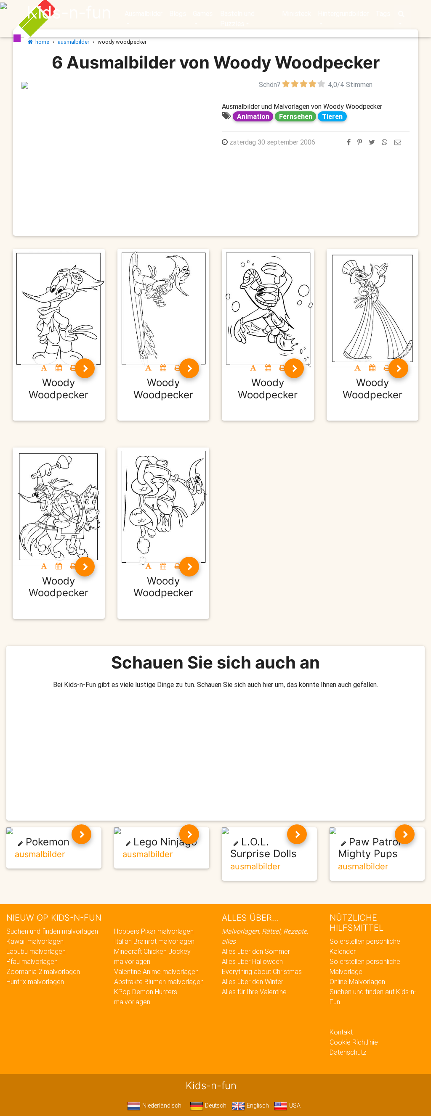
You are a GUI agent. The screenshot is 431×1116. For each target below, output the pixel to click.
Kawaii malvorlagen (35, 941)
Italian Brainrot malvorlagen (154, 941)
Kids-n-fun (69, 12)
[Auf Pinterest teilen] (359, 142)
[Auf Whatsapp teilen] (385, 142)
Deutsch (214, 1105)
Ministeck (296, 13)
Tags (382, 13)
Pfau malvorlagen (32, 961)
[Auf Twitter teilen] (372, 142)
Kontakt (341, 1032)
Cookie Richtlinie (354, 1042)
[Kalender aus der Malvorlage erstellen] (58, 367)
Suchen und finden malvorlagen (52, 931)
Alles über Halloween (252, 961)
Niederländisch (161, 1105)
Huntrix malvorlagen (35, 981)
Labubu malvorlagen (36, 951)
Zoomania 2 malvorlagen (43, 971)
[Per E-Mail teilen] (397, 142)
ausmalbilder (73, 41)
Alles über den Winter (252, 981)
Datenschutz (348, 1052)
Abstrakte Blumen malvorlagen (159, 981)
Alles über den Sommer (256, 951)
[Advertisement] (115, 148)
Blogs (177, 13)
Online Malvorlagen (357, 981)
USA (294, 1105)
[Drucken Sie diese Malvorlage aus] (73, 367)
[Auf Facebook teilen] (349, 142)
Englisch (257, 1105)
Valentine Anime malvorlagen (156, 971)
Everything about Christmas (262, 971)
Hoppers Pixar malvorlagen (154, 931)
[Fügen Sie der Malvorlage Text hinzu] (44, 367)
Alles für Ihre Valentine (254, 991)
